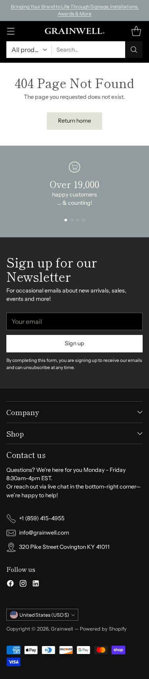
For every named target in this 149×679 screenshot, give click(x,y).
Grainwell (62, 629)
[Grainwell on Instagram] (23, 585)
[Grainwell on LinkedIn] (36, 585)
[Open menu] (10, 31)
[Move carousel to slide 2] (71, 220)
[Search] (134, 49)
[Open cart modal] (136, 31)
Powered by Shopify (103, 629)
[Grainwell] (74, 31)
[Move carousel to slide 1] (65, 220)
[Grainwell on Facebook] (10, 585)
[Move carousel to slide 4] (83, 220)
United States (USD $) (44, 615)
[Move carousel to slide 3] (77, 220)
